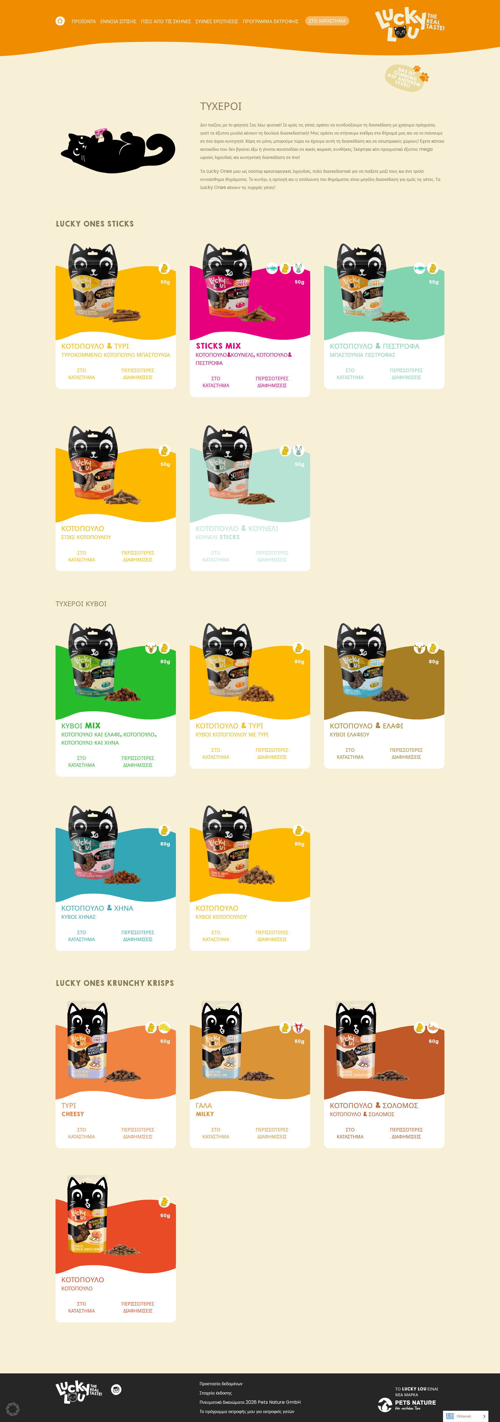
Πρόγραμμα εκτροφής (270, 21)
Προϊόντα (84, 21)
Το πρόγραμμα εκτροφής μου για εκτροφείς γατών (247, 1411)
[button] (12, 1409)
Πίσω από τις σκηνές (166, 21)
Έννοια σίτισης (118, 21)
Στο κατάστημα (327, 20)
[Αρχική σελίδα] (409, 21)
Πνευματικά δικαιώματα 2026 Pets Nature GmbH (250, 1402)
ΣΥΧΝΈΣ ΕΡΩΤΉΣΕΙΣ (217, 21)
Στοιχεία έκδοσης (216, 1393)
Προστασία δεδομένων (221, 1383)
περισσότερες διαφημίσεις (138, 374)
